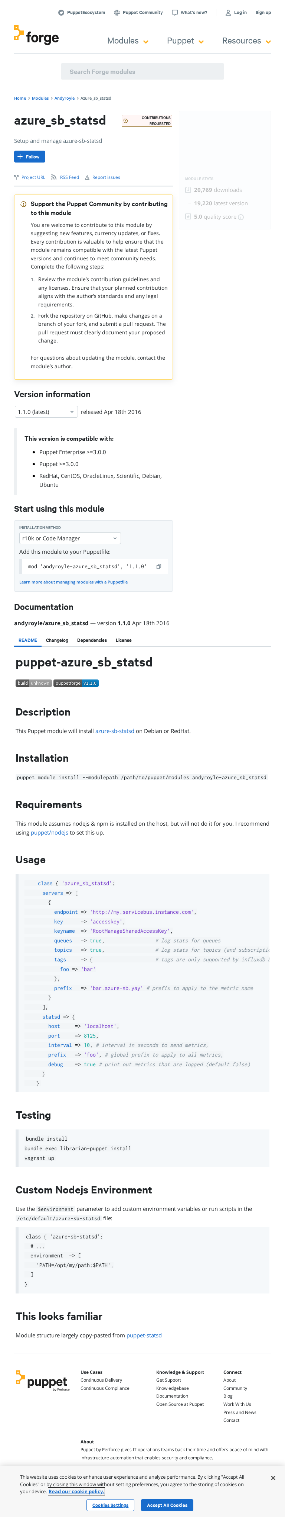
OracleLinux (98, 475)
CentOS (70, 475)
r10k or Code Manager (51, 538)
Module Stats (199, 179)
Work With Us (237, 1404)
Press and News (239, 1412)
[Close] (273, 1478)
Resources (241, 40)
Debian (151, 475)
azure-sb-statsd (114, 731)
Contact (231, 1420)
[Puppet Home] (43, 1392)
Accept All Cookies (167, 1505)
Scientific (128, 475)
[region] (142, 1491)
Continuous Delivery (101, 1380)
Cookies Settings (110, 1505)
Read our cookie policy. (76, 1491)
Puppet (180, 40)
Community (235, 1388)
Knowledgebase (172, 1388)
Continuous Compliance (105, 1388)
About (229, 1380)
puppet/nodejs (49, 832)
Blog (228, 1396)
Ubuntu (49, 484)
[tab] (28, 640)
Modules (123, 40)
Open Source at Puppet (180, 1404)
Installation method (40, 527)
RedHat (48, 475)
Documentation (172, 1396)
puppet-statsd (144, 1335)
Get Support (168, 1380)
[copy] (159, 566)
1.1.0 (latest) (33, 411)
